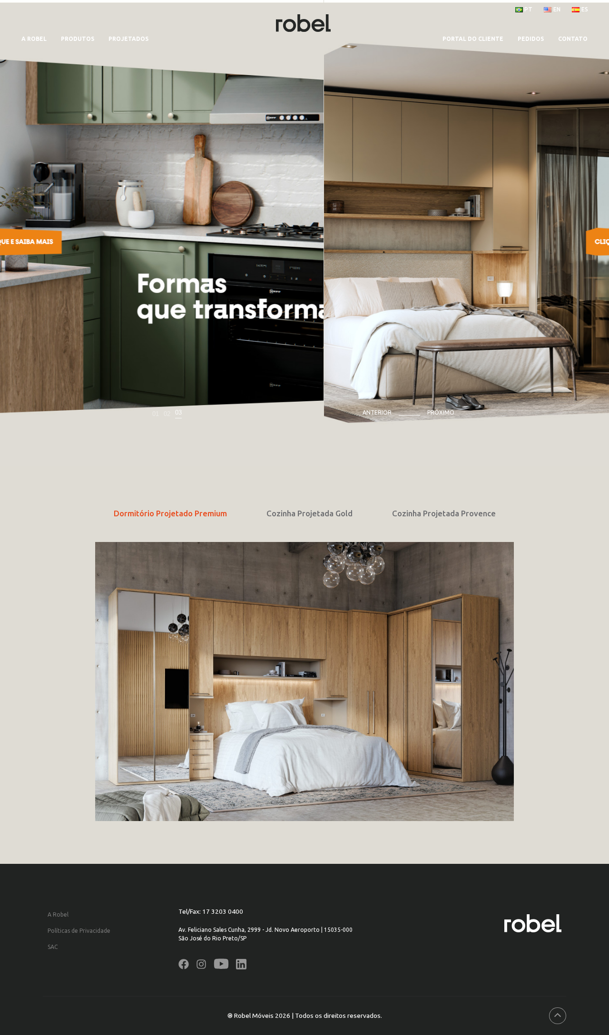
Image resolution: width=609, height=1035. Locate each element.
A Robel (34, 39)
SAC (53, 947)
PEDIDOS (531, 39)
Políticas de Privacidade (79, 931)
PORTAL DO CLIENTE (472, 39)
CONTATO (573, 39)
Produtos (77, 39)
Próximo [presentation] (440, 412)
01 (155, 414)
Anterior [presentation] (377, 412)
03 (178, 412)
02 (167, 414)
